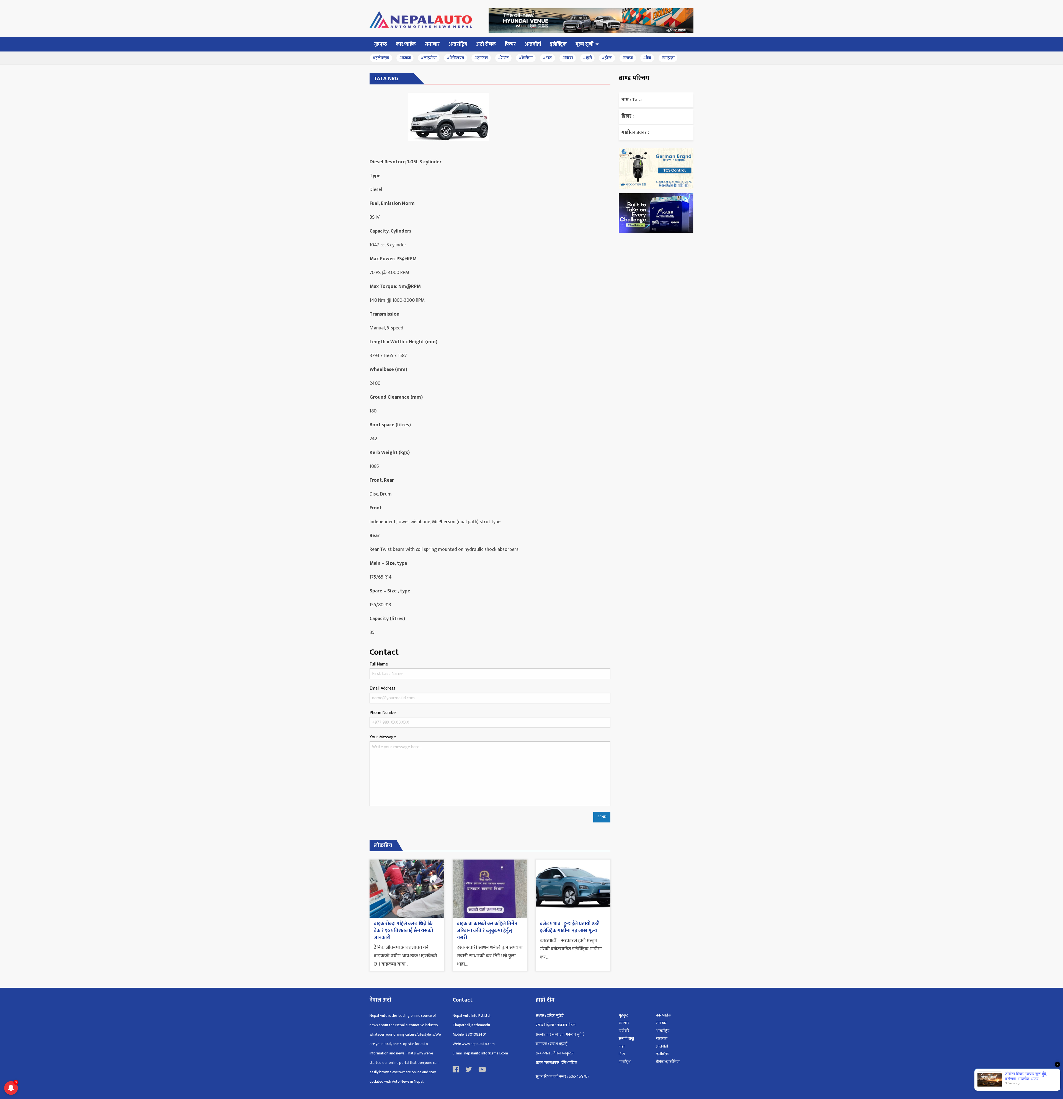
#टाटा (547, 58)
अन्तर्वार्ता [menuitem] (533, 44)
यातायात (661, 1038)
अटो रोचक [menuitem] (486, 44)
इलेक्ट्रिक (662, 1054)
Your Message (383, 737)
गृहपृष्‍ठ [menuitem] (380, 44)
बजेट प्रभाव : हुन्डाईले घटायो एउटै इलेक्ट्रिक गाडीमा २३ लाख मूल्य (570, 927)
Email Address (382, 688)
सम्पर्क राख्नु (626, 1038)
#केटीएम (526, 58)
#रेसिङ (503, 58)
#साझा (627, 58)
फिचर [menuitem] (510, 44)
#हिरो (587, 58)
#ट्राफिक (481, 58)
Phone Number (383, 712)
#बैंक (647, 58)
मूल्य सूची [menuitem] (585, 44)
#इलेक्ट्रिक (381, 58)
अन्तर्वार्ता (662, 1046)
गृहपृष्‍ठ (623, 1015)
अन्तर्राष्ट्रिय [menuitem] (457, 44)
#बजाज (405, 58)
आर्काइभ (625, 1062)
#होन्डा (607, 58)
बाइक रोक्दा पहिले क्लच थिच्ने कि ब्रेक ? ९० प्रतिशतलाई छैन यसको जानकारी (403, 931)
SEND (602, 817)
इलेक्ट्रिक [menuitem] (558, 44)
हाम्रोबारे (624, 1031)
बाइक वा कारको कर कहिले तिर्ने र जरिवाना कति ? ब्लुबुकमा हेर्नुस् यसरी (487, 931)
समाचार (624, 1023)
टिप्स (622, 1054)
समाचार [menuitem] (432, 44)
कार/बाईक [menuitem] (406, 44)
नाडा (622, 1046)
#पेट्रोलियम (455, 58)
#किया (567, 58)
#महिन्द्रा (668, 58)
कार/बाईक (663, 1015)
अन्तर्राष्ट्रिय (662, 1031)
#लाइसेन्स (429, 58)
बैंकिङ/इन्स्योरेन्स (668, 1062)
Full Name (379, 664)
